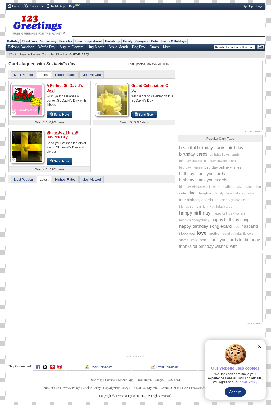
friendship (186, 206)
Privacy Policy (71, 387)
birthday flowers (190, 161)
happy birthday (194, 213)
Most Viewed (91, 75)
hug (236, 227)
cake (239, 187)
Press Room (144, 379)
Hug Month (96, 47)
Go (261, 46)
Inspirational (93, 41)
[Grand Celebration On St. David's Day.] (112, 99)
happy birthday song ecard (205, 226)
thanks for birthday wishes (203, 246)
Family (127, 41)
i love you (187, 233)
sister (183, 240)
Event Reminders (167, 366)
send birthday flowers (238, 233)
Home (16, 6)
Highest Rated (65, 75)
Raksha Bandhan (21, 47)
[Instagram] (59, 367)
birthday (235, 147)
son (203, 240)
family (219, 193)
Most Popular (23, 75)
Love (78, 41)
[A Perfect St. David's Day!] (27, 99)
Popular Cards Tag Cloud (47, 54)
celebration (253, 187)
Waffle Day (46, 47)
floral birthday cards (239, 193)
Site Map (96, 379)
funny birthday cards (217, 206)
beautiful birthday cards (202, 147)
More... (168, 47)
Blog (72, 6)
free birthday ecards (196, 200)
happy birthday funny (194, 220)
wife (234, 246)
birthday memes (190, 167)
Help (185, 387)
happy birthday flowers (229, 213)
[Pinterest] (52, 367)
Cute (154, 41)
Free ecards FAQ (201, 387)
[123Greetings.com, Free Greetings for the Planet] (39, 24)
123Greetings (17, 54)
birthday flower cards (225, 154)
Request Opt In (169, 387)
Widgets (159, 379)
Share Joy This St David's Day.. (62, 134)
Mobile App (58, 6)
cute (182, 193)
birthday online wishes (222, 167)
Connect (34, 6)
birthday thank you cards (202, 173)
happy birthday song (230, 219)
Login (259, 6)
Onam (154, 47)
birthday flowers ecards (220, 161)
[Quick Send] (14, 113)
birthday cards (193, 154)
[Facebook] (38, 367)
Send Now (61, 114)
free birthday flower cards (233, 200)
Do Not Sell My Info (144, 387)
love (202, 233)
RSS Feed (173, 379)
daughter (205, 193)
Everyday (65, 41)
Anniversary (48, 41)
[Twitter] (45, 367)
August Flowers (71, 47)
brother (228, 186)
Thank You (29, 41)
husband (249, 226)
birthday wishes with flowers (199, 187)
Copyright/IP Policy (115, 387)
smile (194, 240)
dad (192, 193)
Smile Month (118, 47)
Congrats (141, 41)
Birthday (13, 41)
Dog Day (138, 47)
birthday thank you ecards (203, 180)
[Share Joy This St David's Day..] (27, 146)
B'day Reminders (101, 366)
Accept (235, 392)
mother (215, 233)
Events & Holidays (173, 41)
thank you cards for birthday (234, 240)
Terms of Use (50, 387)
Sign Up (248, 6)
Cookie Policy (92, 387)
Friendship (112, 41)
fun (198, 206)
